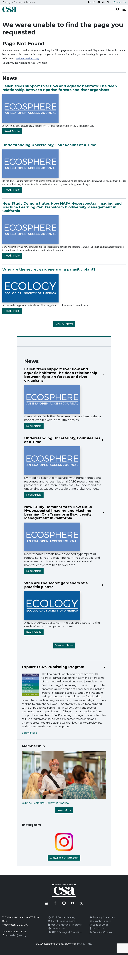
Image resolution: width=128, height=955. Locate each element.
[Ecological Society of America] (9, 9)
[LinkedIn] (89, 2)
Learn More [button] (64, 810)
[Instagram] (98, 2)
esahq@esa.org (18, 935)
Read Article (12, 131)
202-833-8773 (18, 931)
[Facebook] (94, 2)
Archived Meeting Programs (65, 924)
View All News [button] (64, 323)
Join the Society (102, 921)
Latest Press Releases (62, 921)
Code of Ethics (100, 924)
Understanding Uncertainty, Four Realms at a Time (49, 145)
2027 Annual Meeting (63, 917)
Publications (58, 928)
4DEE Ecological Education (66, 932)
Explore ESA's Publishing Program (53, 667)
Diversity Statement (103, 917)
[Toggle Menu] (124, 9)
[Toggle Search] (117, 9)
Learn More (29, 732)
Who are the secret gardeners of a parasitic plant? (49, 269)
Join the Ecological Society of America (45, 802)
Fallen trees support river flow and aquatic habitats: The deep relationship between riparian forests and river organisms (59, 88)
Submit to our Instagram (64, 857)
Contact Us (119, 2)
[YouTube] (103, 2)
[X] (108, 2)
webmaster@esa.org (27, 58)
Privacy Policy (84, 943)
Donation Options (102, 932)
